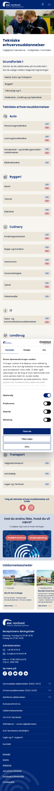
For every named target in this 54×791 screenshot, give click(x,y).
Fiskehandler (11, 296)
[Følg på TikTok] (20, 673)
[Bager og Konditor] (27, 249)
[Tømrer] (27, 199)
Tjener (7, 284)
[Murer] (27, 186)
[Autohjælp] (27, 473)
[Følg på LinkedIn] (26, 673)
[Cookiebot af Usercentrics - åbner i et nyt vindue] (39, 342)
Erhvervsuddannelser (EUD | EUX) (20, 690)
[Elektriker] (27, 211)
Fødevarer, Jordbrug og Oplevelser (23, 97)
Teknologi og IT (13, 90)
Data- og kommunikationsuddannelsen (20, 320)
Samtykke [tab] (9, 350)
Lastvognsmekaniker (15, 138)
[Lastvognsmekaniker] (27, 138)
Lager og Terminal (13, 484)
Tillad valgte (27, 439)
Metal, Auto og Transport (18, 77)
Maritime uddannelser (14, 697)
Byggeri (9, 83)
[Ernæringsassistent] (27, 236)
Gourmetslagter (12, 273)
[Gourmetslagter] (27, 273)
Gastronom (10, 261)
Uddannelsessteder (13, 710)
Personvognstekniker (15, 125)
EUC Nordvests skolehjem (16, 730)
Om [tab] (44, 350)
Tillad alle (27, 431)
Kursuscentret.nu (11, 703)
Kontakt (7, 744)
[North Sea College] (18, 589)
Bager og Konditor (14, 249)
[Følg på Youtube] (15, 673)
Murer (7, 186)
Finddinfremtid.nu (17, 537)
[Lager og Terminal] (27, 484)
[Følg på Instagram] (10, 673)
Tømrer (8, 199)
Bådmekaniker (12, 162)
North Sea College (13, 593)
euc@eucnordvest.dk (16, 653)
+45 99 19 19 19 (13, 649)
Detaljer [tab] (27, 350)
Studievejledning (38, 537)
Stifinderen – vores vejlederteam (19, 724)
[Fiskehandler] (27, 296)
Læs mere (8, 606)
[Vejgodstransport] (27, 463)
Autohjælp (10, 473)
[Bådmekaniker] (27, 162)
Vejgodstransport (13, 463)
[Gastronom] (27, 262)
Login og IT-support (13, 737)
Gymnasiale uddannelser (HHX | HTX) (22, 683)
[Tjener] (27, 285)
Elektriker (9, 211)
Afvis (27, 446)
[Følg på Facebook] (5, 673)
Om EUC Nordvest (12, 717)
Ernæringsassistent (14, 236)
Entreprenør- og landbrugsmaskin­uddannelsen (23, 151)
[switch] (47, 403)
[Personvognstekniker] (27, 126)
